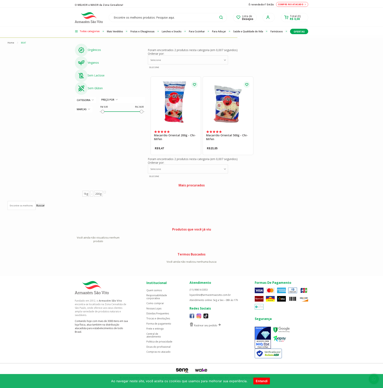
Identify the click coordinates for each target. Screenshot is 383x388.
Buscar (40, 205)
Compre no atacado (290, 4)
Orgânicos (94, 50)
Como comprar (155, 303)
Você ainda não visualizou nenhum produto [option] (98, 239)
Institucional (156, 283)
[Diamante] (263, 337)
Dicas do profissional (158, 346)
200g (98, 194)
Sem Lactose (96, 75)
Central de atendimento (153, 335)
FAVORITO (194, 84)
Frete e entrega (155, 328)
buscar (221, 17)
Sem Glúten (95, 88)
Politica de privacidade (159, 341)
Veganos (93, 62)
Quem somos (154, 290)
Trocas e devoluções (158, 318)
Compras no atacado (158, 351)
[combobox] (188, 59)
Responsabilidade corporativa (156, 297)
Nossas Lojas (153, 308)
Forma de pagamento (158, 323)
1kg (86, 194)
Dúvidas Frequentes (157, 313)
